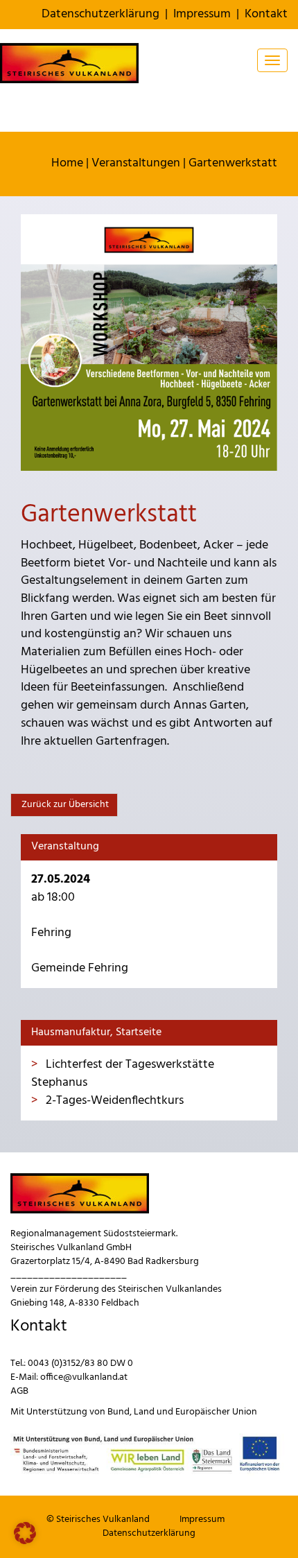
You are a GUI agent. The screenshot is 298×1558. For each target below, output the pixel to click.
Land (144, 1412)
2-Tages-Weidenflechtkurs (113, 1101)
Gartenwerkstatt (233, 163)
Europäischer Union (216, 1412)
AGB (19, 1391)
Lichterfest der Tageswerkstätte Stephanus (122, 1074)
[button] (25, 1533)
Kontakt (266, 14)
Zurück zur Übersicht (64, 805)
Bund (118, 1412)
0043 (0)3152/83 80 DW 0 (80, 1363)
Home (67, 163)
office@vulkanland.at (84, 1377)
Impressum (202, 14)
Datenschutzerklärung (100, 14)
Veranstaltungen (135, 163)
